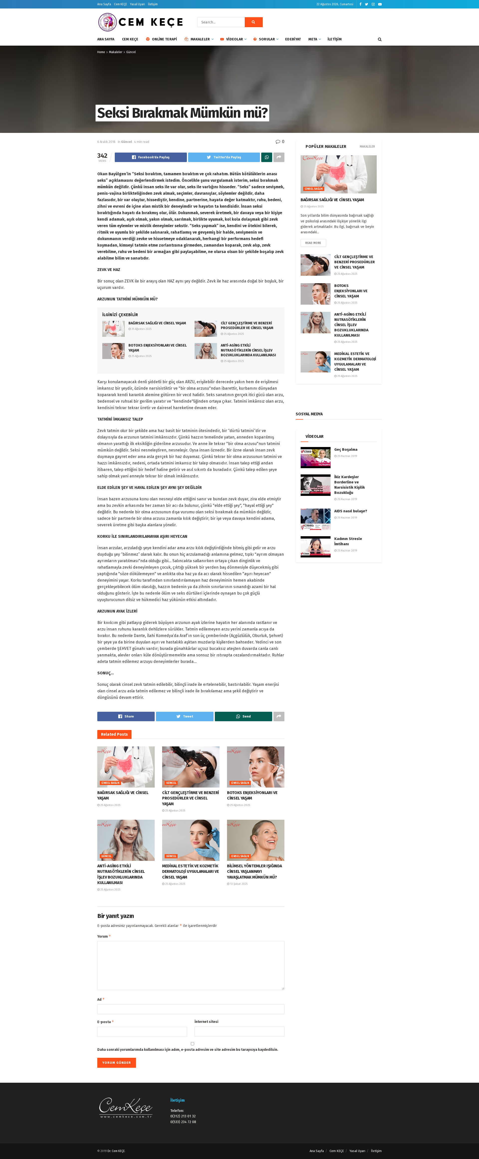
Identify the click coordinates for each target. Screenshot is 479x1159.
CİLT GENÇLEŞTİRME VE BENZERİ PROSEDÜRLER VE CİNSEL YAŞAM (190, 798)
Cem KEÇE (120, 4)
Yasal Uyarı (137, 4)
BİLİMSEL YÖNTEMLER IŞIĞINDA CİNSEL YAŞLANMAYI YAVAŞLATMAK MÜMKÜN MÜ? (254, 872)
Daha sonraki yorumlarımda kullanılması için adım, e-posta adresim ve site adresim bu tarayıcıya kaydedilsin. (187, 1050)
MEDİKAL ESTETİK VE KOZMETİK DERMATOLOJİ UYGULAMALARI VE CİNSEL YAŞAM (190, 872)
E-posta (105, 1021)
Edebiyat (293, 39)
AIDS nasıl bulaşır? (350, 511)
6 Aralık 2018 (106, 142)
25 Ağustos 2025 (141, 329)
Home (101, 52)
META (312, 39)
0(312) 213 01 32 (183, 1116)
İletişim (153, 4)
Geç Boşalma (346, 449)
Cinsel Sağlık (110, 783)
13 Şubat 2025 (238, 884)
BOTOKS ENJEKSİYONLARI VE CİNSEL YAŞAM (350, 290)
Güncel (131, 52)
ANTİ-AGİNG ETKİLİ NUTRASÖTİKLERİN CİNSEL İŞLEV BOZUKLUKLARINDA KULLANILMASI (248, 350)
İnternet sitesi (206, 1022)
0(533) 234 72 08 (183, 1122)
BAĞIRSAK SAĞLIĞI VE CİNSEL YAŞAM (157, 323)
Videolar (234, 39)
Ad (101, 999)
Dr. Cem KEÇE (116, 1151)
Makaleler (200, 39)
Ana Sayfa (104, 4)
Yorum (104, 936)
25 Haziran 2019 (347, 456)
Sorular (267, 39)
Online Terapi (164, 39)
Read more (313, 243)
